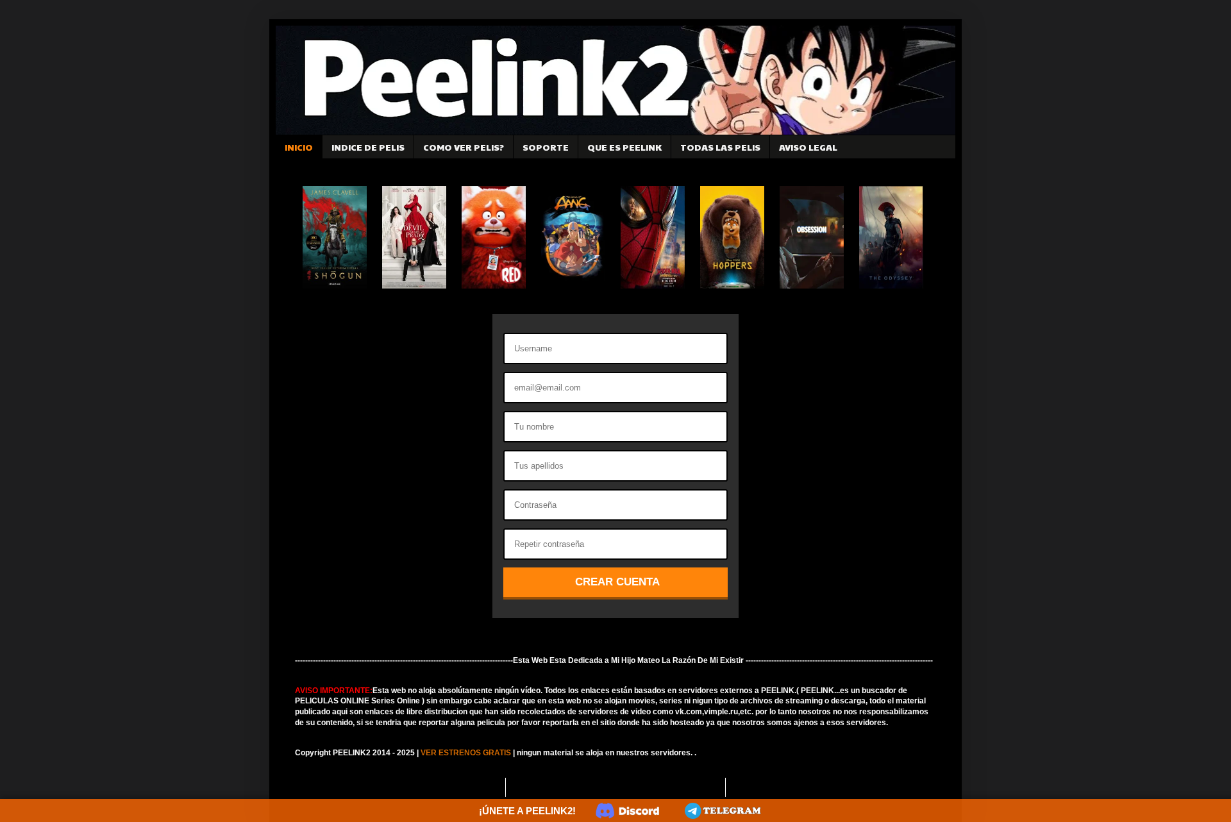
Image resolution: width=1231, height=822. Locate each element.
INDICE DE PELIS (368, 146)
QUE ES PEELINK (624, 146)
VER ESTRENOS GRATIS (466, 752)
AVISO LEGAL (808, 146)
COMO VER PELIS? (463, 146)
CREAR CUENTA (617, 582)
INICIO (299, 146)
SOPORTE (546, 146)
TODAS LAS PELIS (720, 146)
